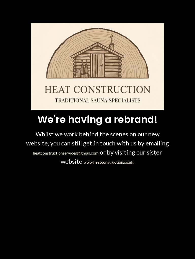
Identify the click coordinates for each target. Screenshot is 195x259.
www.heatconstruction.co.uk (108, 162)
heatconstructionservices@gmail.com (66, 152)
